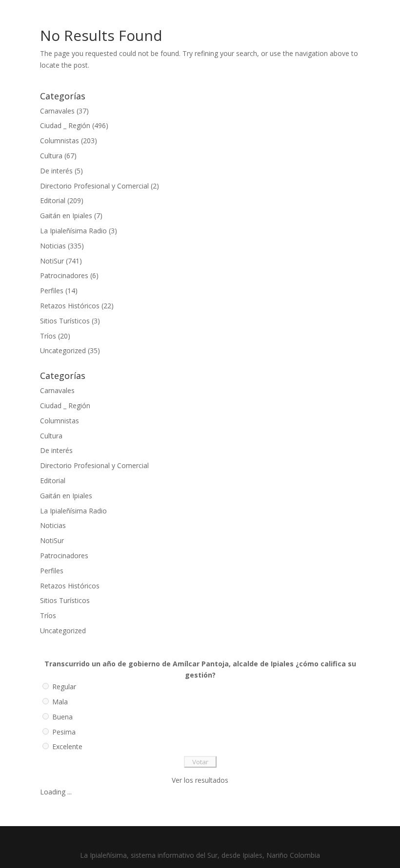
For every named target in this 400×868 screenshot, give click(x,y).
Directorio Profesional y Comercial (94, 185)
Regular (64, 686)
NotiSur (52, 260)
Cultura (51, 155)
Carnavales (57, 110)
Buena (62, 716)
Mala (60, 701)
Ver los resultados (200, 780)
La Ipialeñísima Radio (73, 230)
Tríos (48, 335)
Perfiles (51, 290)
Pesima (64, 731)
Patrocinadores (64, 275)
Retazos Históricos (70, 305)
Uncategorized (63, 350)
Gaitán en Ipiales (66, 215)
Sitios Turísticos (65, 320)
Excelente (67, 746)
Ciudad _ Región (65, 125)
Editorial (52, 200)
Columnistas (59, 140)
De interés (56, 170)
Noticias (53, 245)
